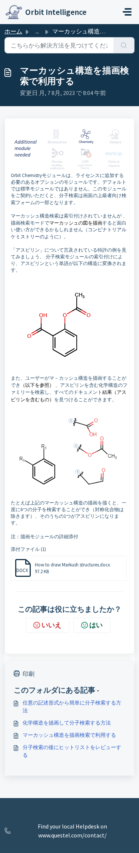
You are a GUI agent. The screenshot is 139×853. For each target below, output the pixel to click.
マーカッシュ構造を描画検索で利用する (69, 735)
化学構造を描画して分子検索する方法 (67, 722)
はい (96, 625)
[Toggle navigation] (127, 12)
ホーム (13, 31)
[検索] (124, 45)
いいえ (52, 625)
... (37, 31)
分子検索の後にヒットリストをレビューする (72, 751)
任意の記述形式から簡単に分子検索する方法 (72, 706)
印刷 (28, 673)
